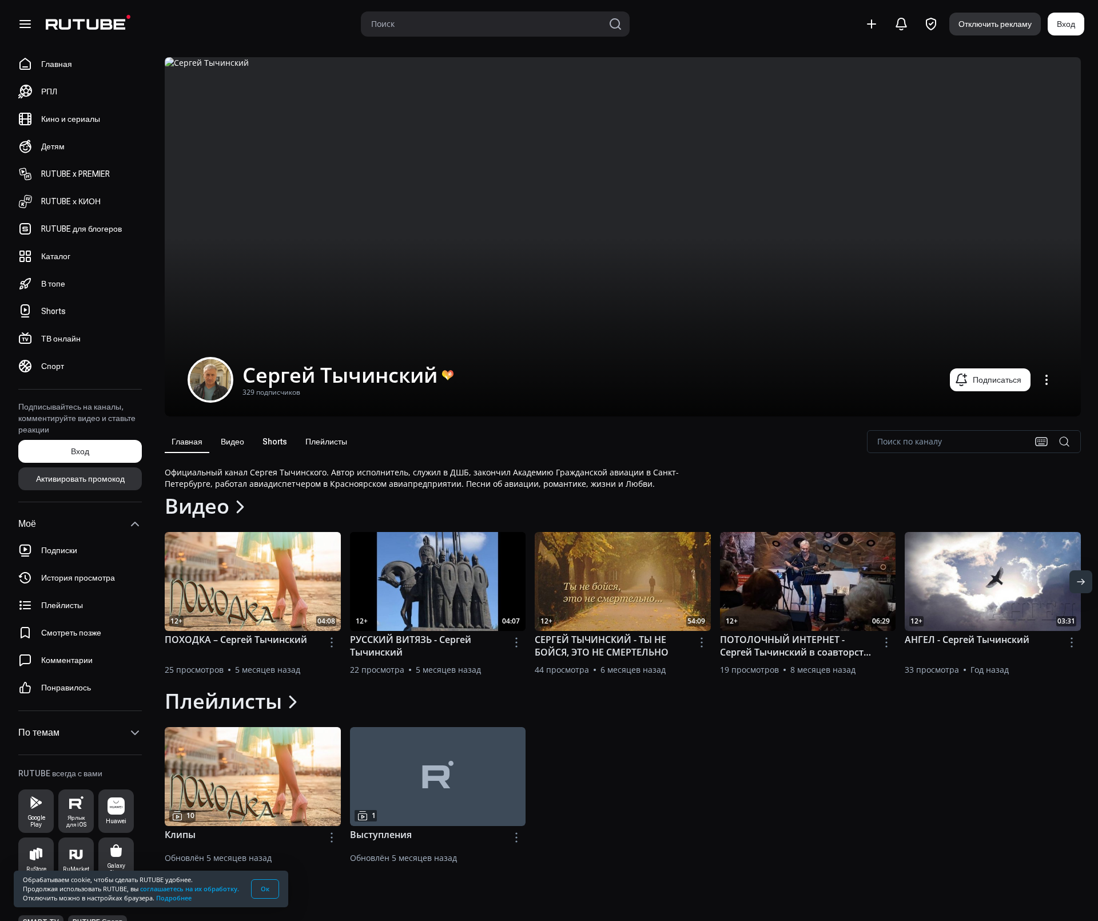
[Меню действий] (332, 642)
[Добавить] (871, 24)
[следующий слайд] (1080, 581)
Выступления (381, 834)
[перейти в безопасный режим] (931, 24)
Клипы (180, 834)
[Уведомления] (901, 24)
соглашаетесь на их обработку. (189, 888)
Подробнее (174, 898)
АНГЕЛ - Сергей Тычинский (967, 639)
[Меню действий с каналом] (1046, 379)
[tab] (187, 441)
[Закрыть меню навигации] (25, 24)
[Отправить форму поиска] (615, 24)
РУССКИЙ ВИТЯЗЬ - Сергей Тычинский (410, 645)
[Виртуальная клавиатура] (1041, 441)
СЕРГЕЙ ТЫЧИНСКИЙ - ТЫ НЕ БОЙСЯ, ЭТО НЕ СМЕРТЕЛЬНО (602, 645)
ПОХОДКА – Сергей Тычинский (236, 639)
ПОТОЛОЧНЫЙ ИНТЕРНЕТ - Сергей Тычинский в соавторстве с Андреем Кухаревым (797, 645)
